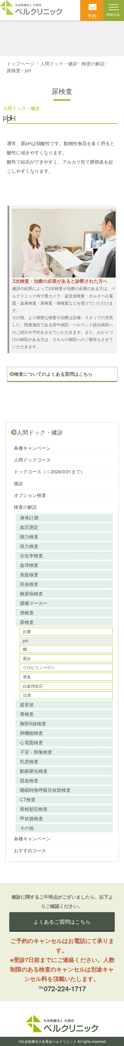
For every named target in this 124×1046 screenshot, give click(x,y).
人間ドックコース (32, 459)
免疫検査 (29, 574)
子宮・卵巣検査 (36, 752)
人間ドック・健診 (58, 63)
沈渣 (27, 695)
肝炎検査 (29, 584)
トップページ (20, 63)
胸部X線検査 (33, 723)
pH (28, 70)
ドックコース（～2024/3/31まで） (49, 471)
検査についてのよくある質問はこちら (53, 374)
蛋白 (27, 658)
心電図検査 (31, 742)
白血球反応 (33, 686)
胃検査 (27, 714)
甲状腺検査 (31, 818)
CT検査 (27, 799)
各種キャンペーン (32, 448)
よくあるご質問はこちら (62, 921)
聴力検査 (29, 536)
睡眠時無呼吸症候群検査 (45, 790)
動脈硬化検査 (34, 771)
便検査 (27, 612)
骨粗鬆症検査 (34, 809)
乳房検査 (29, 761)
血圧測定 (29, 527)
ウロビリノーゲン (39, 667)
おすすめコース (30, 850)
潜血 (27, 676)
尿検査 (13, 70)
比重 (27, 631)
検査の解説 (93, 63)
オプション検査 (30, 495)
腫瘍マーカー (34, 603)
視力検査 (29, 546)
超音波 (27, 704)
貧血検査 (29, 780)
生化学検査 (31, 555)
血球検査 (29, 565)
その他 (27, 828)
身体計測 (29, 517)
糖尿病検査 (31, 593)
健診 (18, 483)
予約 (91, 16)
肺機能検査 (31, 733)
